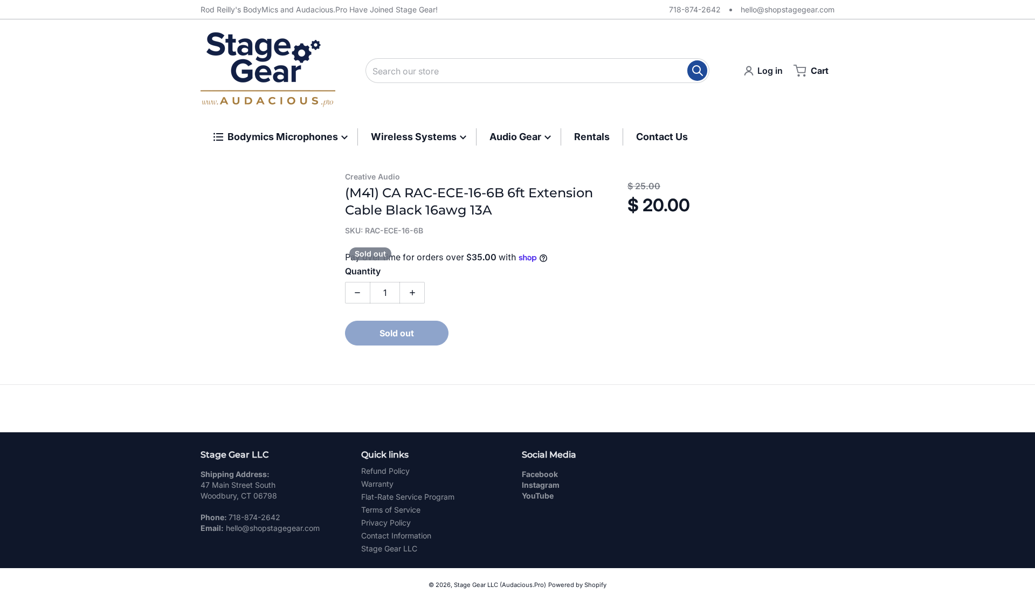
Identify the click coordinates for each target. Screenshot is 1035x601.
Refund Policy (385, 470)
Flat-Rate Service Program (407, 496)
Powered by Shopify (577, 585)
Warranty (377, 483)
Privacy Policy (386, 522)
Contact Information (396, 535)
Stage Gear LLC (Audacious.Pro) (500, 585)
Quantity (363, 271)
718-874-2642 (695, 9)
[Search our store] (697, 70)
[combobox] (537, 70)
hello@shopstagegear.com (787, 9)
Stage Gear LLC (389, 548)
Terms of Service (390, 509)
